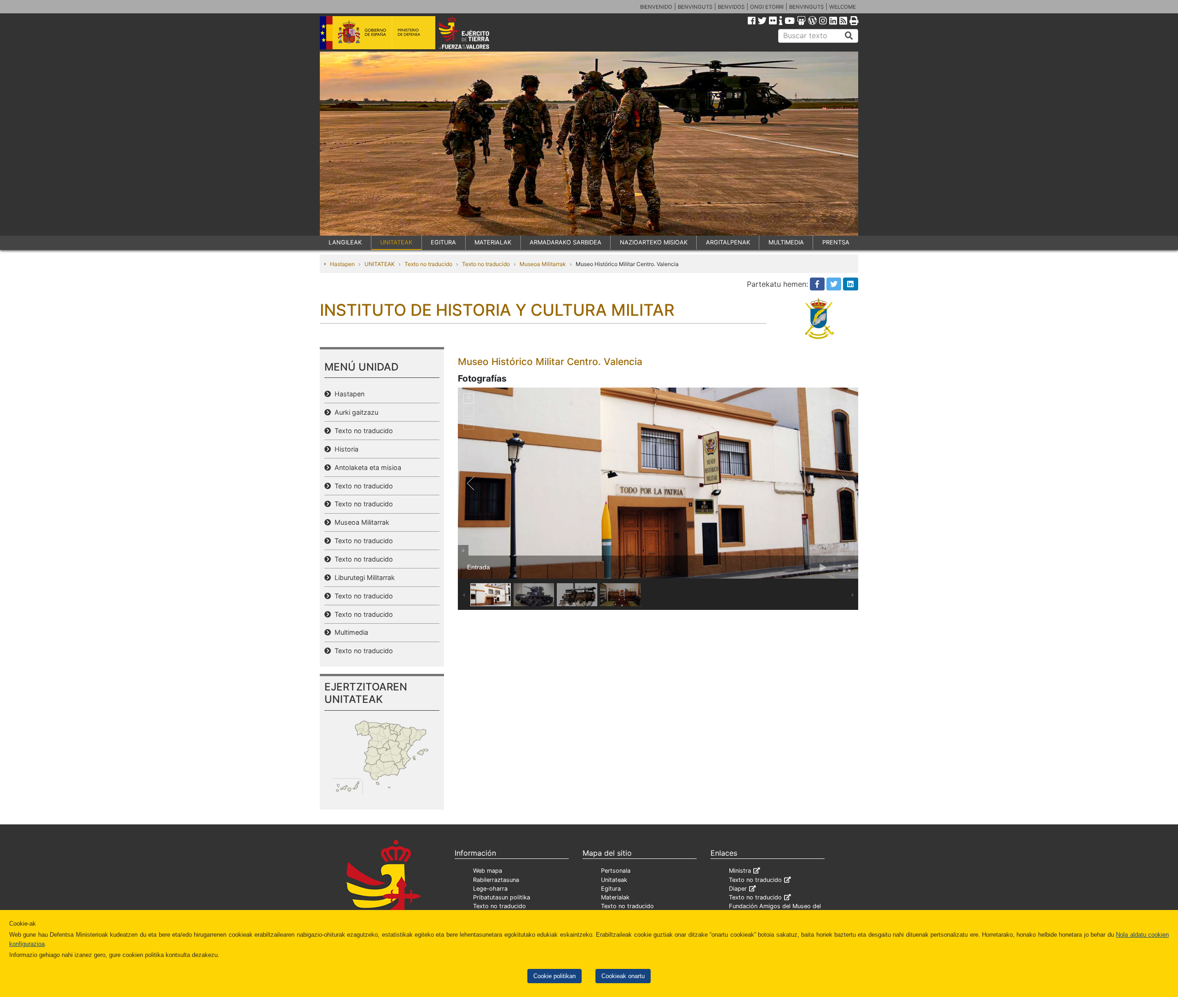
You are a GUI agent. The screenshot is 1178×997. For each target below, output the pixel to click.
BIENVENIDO (656, 7)
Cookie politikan (554, 976)
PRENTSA (835, 242)
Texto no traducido (428, 264)
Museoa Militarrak (543, 264)
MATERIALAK (492, 242)
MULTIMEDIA (786, 242)
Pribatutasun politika (501, 897)
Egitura (611, 888)
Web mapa (487, 870)
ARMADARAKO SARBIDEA (565, 242)
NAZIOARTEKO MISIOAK (653, 242)
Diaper (738, 888)
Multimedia (349, 632)
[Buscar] (849, 36)
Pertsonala (615, 870)
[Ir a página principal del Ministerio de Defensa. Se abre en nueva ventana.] (377, 31)
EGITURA (443, 242)
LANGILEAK (345, 242)
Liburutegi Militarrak (363, 577)
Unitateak (614, 879)
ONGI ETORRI (767, 7)
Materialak (615, 897)
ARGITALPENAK (728, 242)
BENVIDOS (731, 7)
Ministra (740, 870)
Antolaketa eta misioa (366, 467)
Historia (344, 449)
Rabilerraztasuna (496, 879)
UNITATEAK (396, 242)
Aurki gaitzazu (354, 412)
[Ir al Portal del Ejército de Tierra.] (474, 31)
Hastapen (342, 264)
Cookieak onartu (623, 976)
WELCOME (842, 7)
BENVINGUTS (695, 7)
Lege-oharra (490, 888)
